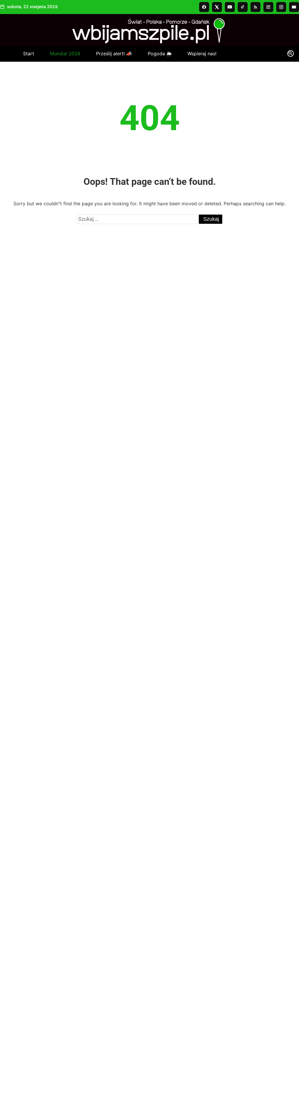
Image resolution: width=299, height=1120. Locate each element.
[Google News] (268, 7)
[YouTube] (230, 7)
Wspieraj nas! (201, 53)
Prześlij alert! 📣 (114, 53)
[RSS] (255, 7)
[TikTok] (243, 7)
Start (28, 53)
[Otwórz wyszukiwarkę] (291, 55)
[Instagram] (281, 7)
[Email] (294, 7)
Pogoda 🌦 (160, 53)
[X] (217, 7)
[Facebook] (204, 7)
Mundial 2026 (65, 53)
